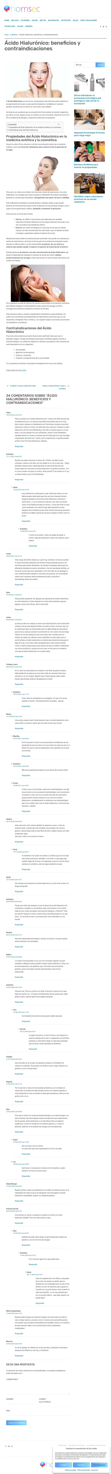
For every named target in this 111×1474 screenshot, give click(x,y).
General (29, 26)
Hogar (35, 20)
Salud (75, 20)
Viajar (20, 26)
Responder (19, 446)
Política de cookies (70, 1470)
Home (6, 20)
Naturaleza (53, 20)
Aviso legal (94, 1470)
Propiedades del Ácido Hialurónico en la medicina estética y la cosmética (35, 127)
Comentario (12, 1379)
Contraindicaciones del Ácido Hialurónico (23, 130)
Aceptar (63, 1465)
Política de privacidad (83, 1470)
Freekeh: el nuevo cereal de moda (23, 386)
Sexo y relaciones (88, 20)
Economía (25, 20)
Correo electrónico (44, 1400)
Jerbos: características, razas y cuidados (54, 387)
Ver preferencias (99, 1465)
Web (8, 1411)
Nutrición (66, 20)
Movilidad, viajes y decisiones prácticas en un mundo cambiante (88, 199)
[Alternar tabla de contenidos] (59, 124)
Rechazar (81, 1465)
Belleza (15, 20)
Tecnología (9, 26)
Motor (43, 20)
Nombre (9, 1399)
